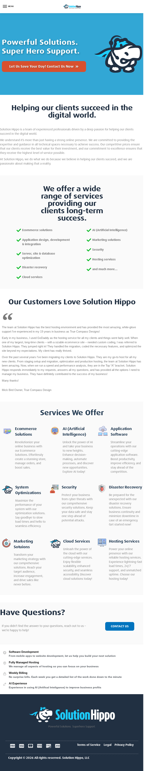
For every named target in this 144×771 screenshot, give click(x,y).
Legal (107, 745)
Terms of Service (88, 745)
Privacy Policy (124, 745)
